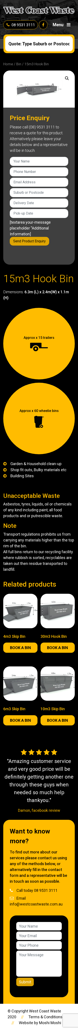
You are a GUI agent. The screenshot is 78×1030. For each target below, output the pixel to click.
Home (8, 64)
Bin (18, 64)
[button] (67, 78)
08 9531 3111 (23, 25)
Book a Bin (20, 647)
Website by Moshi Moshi (40, 1022)
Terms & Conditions (45, 1017)
